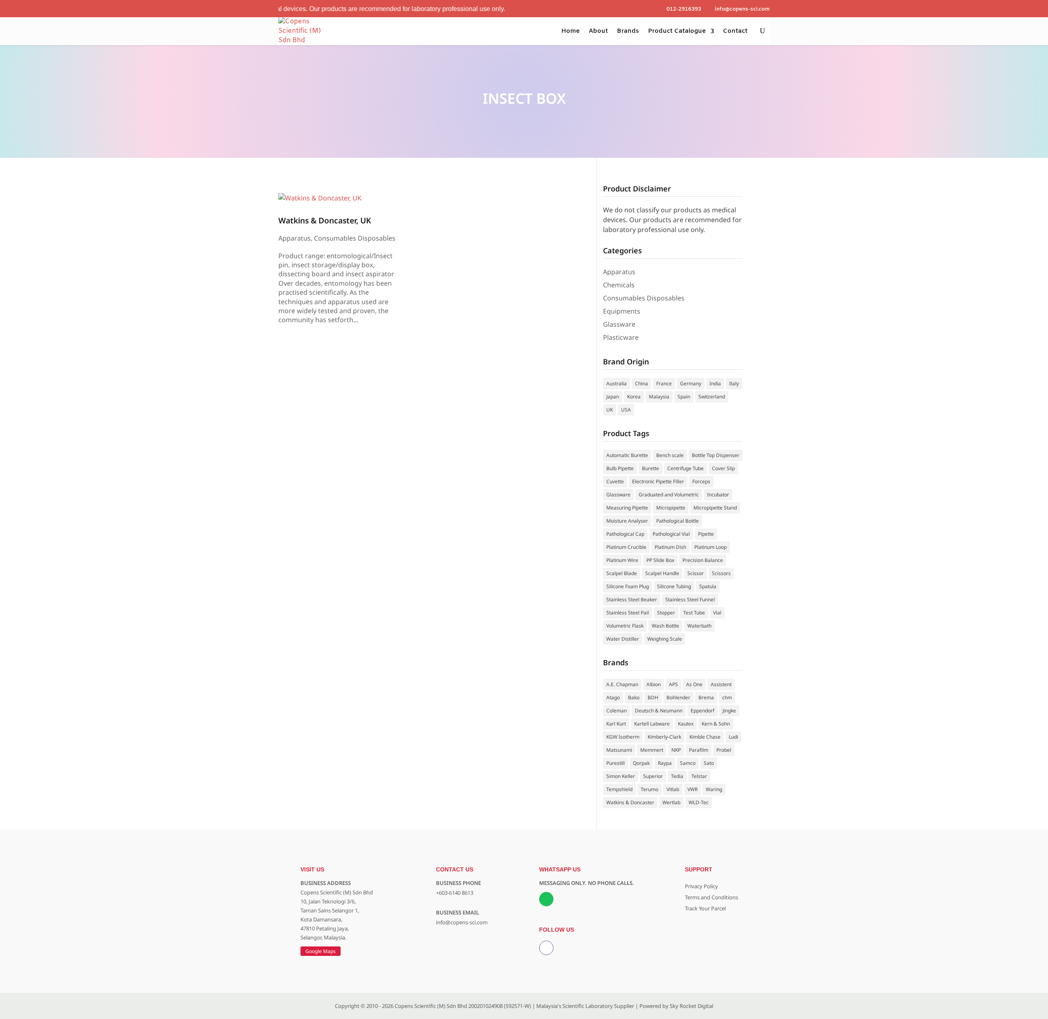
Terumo (649, 789)
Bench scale (670, 455)
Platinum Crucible (626, 547)
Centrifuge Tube (685, 468)
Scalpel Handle (662, 573)
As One (694, 684)
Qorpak (641, 763)
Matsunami (619, 749)
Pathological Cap (625, 533)
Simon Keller (620, 776)
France (664, 383)
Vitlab (672, 789)
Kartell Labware (652, 723)
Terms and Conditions (711, 897)
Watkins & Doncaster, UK (324, 220)
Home (570, 31)
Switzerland (711, 396)
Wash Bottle (665, 625)
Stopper (666, 612)
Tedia (677, 776)
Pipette (706, 533)
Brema (706, 697)
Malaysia (659, 396)
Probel (723, 749)
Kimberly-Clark (664, 736)
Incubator (718, 494)
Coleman (616, 710)
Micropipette (670, 507)
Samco (688, 763)
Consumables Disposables (354, 238)
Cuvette (615, 481)
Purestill (615, 763)
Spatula (707, 586)
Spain (684, 396)
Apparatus (294, 238)
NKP (676, 749)
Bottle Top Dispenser (715, 455)
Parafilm (698, 749)
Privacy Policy (701, 886)
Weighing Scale (664, 638)
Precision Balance (702, 560)
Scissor (695, 573)
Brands (628, 31)
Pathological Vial (671, 533)
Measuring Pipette (627, 507)
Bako (633, 697)
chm (727, 697)
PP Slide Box (660, 560)
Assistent (721, 684)
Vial (717, 612)
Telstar (699, 776)
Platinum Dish (670, 547)
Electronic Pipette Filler (658, 481)
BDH (653, 697)
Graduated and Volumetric (669, 494)
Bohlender (678, 697)
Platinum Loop (710, 547)
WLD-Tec (699, 802)
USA (626, 409)
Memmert (651, 749)
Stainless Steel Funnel (690, 599)
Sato (709, 763)
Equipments (621, 311)
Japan (612, 396)
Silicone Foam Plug (627, 586)
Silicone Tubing (674, 586)
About (598, 31)
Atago (613, 697)
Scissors (721, 573)
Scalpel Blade (621, 573)
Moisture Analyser (627, 520)
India (715, 383)
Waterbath (699, 625)
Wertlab (671, 802)
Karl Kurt (616, 723)
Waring (714, 789)
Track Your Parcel (705, 908)
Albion (653, 684)
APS (673, 684)
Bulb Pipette (620, 468)
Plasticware (621, 337)
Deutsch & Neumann (658, 710)
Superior (653, 776)
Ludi (733, 736)
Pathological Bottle (677, 520)
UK (609, 409)
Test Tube (694, 612)
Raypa (665, 763)
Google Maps (320, 951)
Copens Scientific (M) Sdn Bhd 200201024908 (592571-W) (463, 1006)
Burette (650, 468)
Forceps (701, 481)
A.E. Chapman (622, 684)
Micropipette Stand (715, 507)
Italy (734, 383)
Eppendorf (702, 710)
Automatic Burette (627, 455)
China (641, 383)
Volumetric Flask (625, 625)
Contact (735, 31)
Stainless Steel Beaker (631, 599)
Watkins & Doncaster (630, 802)
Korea (634, 396)
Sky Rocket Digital (691, 1006)
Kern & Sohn (716, 723)
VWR (692, 789)
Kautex (685, 723)
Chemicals (619, 284)
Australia (616, 383)
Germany (690, 383)
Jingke (729, 710)
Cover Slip (723, 468)
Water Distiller (622, 638)
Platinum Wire (622, 560)
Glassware (619, 324)
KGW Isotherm (622, 736)
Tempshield (619, 789)
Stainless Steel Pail (627, 612)
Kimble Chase (704, 736)
